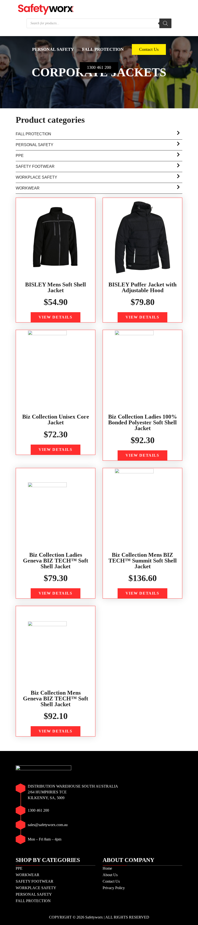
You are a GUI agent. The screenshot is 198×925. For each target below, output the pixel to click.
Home (107, 868)
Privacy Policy (114, 888)
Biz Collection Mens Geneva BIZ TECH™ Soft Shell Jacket (55, 698)
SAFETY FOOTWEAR (98, 34)
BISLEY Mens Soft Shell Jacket (55, 287)
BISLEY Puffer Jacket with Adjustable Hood (142, 287)
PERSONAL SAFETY (53, 49)
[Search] (165, 23)
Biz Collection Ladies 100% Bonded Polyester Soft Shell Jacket (142, 422)
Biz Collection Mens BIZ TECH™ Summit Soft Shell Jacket (142, 560)
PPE (27, 34)
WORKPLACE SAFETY (151, 34)
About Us (110, 875)
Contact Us (149, 49)
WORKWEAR (53, 34)
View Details (55, 317)
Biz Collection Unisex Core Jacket (55, 420)
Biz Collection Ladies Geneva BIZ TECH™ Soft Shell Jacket (55, 560)
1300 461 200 (99, 67)
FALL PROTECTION (103, 49)
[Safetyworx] (46, 9)
